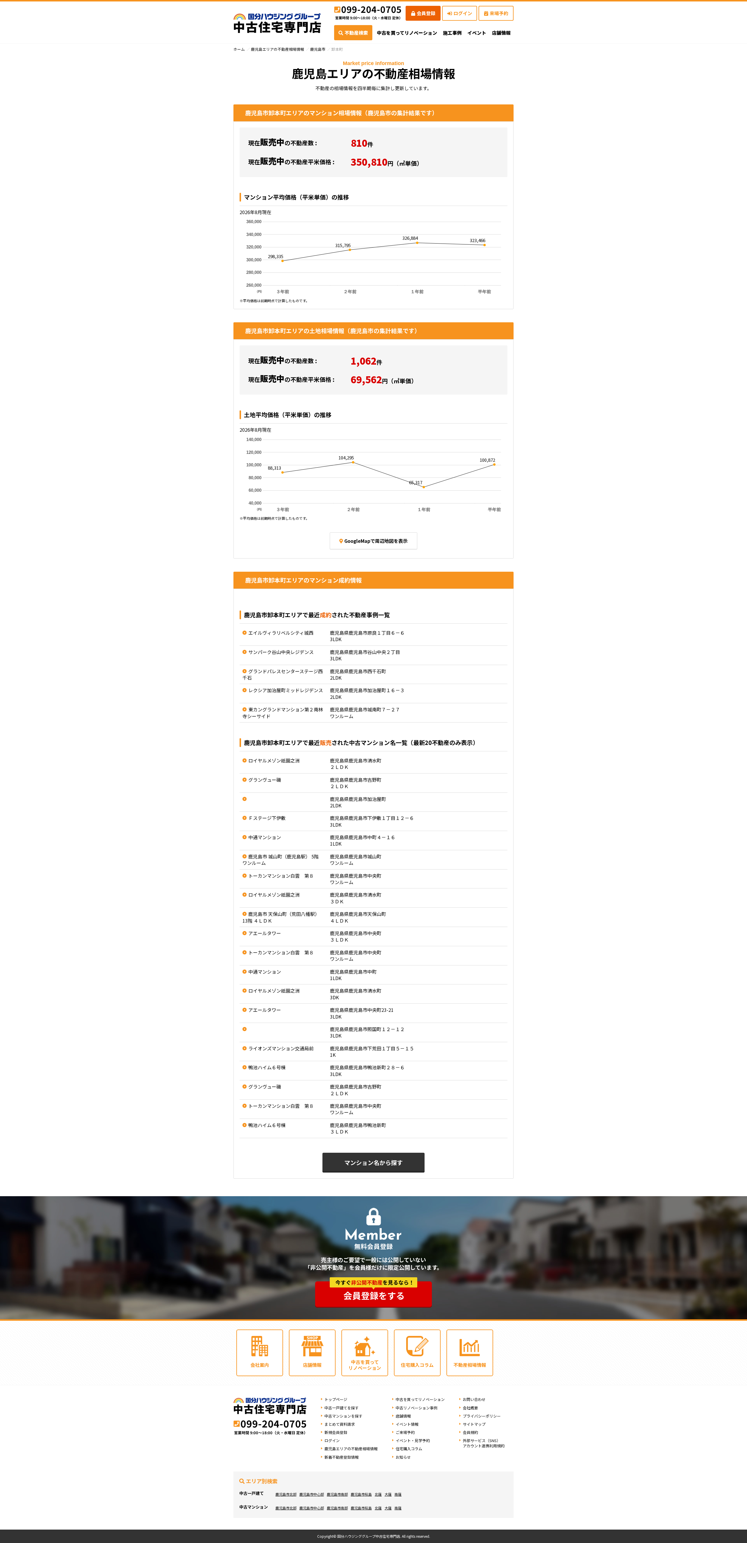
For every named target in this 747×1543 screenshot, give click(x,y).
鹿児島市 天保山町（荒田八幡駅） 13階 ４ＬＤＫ (281, 917)
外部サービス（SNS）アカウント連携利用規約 (484, 1443)
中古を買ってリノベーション (407, 32)
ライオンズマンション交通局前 (281, 1048)
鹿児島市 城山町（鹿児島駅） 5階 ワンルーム (280, 859)
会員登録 (426, 13)
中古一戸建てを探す (341, 1408)
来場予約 (499, 13)
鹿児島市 (317, 49)
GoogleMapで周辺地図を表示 (376, 540)
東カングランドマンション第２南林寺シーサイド (282, 712)
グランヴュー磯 (264, 779)
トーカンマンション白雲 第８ (281, 875)
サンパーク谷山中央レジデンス (281, 651)
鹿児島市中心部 (311, 1494)
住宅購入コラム (409, 1448)
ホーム (239, 49)
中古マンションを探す (343, 1416)
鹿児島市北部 (285, 1494)
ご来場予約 (405, 1432)
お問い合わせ (474, 1399)
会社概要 (470, 1408)
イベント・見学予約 (413, 1440)
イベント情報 (407, 1424)
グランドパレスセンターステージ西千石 (282, 674)
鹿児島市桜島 (361, 1494)
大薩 (388, 1494)
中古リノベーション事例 (416, 1408)
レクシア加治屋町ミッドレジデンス (285, 690)
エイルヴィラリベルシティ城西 (280, 632)
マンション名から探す (373, 1162)
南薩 (398, 1494)
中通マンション (264, 837)
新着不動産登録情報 (341, 1457)
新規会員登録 (335, 1432)
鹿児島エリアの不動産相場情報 (277, 49)
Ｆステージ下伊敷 (267, 817)
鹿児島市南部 (337, 1494)
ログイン (462, 13)
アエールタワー (264, 933)
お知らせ (403, 1457)
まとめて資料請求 (339, 1424)
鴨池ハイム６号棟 (267, 1067)
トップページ (335, 1399)
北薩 (378, 1494)
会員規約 (470, 1432)
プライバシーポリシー (482, 1416)
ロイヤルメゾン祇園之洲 (274, 760)
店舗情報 (403, 1416)
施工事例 (452, 32)
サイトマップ (474, 1424)
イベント (476, 32)
